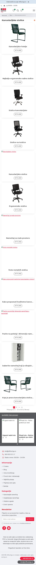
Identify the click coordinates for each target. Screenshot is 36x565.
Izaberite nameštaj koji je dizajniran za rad (18, 366)
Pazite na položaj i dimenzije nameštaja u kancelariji (18, 334)
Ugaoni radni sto (9, 435)
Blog (11, 15)
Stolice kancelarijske (18, 110)
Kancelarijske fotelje (18, 47)
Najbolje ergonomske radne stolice (18, 79)
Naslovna (4, 15)
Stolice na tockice (18, 142)
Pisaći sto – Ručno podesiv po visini (26, 436)
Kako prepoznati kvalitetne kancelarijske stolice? (18, 302)
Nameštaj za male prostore (18, 238)
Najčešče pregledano (10, 415)
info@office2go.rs (10, 451)
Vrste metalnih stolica (18, 270)
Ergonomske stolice (18, 206)
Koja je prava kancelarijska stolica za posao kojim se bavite (18, 398)
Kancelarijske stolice (18, 174)
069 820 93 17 (10, 454)
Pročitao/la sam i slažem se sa (17, 523)
